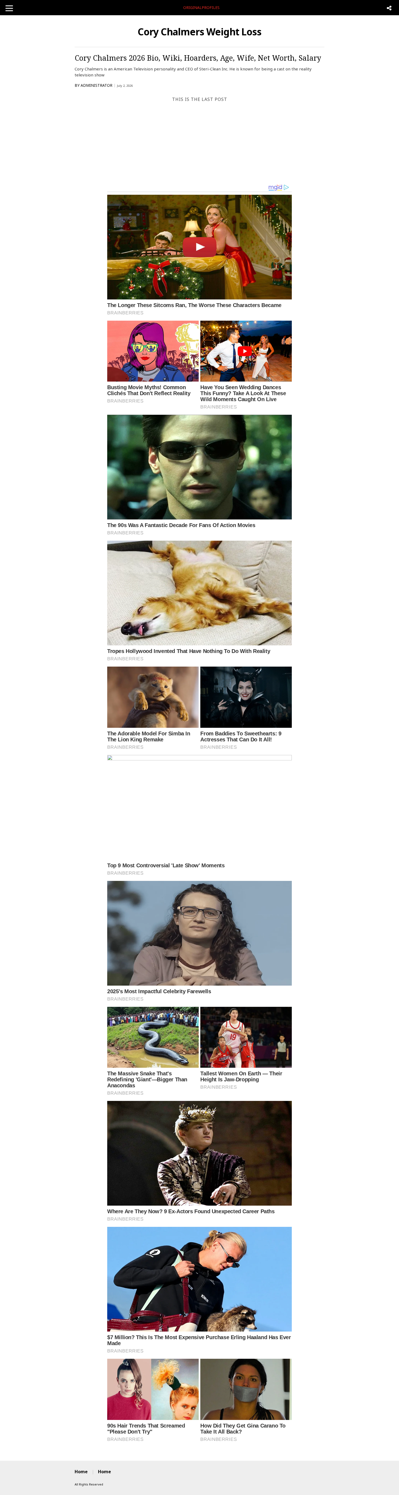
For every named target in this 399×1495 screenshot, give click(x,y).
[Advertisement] (199, 143)
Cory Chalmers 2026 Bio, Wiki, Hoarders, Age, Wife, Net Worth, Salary (198, 58)
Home (81, 1472)
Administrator (96, 85)
